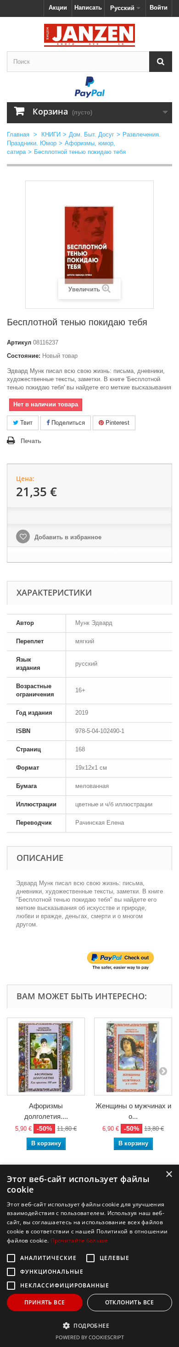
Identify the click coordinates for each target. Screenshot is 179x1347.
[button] (89, 1325)
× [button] (168, 1174)
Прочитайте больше (79, 1240)
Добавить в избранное (67, 537)
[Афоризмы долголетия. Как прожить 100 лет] (46, 1056)
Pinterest (116, 422)
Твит (25, 422)
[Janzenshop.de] (89, 35)
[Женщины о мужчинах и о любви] (133, 1056)
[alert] (89, 1256)
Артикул (19, 342)
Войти (159, 7)
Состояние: (23, 355)
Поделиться (67, 422)
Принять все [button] (44, 1302)
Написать (88, 7)
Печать (31, 441)
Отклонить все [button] (129, 1302)
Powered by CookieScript (90, 1337)
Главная (18, 134)
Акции (58, 7)
